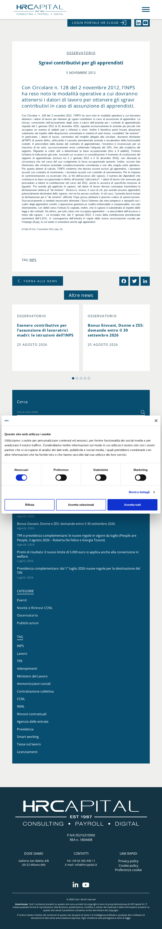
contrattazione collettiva (35, 691)
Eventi (22, 600)
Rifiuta (29, 504)
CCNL (21, 699)
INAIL (20, 706)
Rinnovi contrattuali (31, 714)
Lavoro (22, 653)
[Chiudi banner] (156, 420)
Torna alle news (40, 281)
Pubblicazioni (28, 623)
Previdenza (25, 729)
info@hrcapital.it (86, 865)
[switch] (61, 477)
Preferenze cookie (128, 870)
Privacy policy (128, 861)
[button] (73, 378)
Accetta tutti (132, 504)
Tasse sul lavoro (29, 744)
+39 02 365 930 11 (83, 861)
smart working (28, 737)
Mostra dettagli (139, 492)
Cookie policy (128, 865)
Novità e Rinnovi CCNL (35, 608)
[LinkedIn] (145, 281)
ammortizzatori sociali (34, 684)
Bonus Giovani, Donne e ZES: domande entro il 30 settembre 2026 (66, 524)
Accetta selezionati (81, 504)
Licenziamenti (27, 752)
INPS (32, 260)
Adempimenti (27, 668)
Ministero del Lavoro (32, 676)
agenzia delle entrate (32, 721)
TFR (19, 661)
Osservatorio (81, 53)
